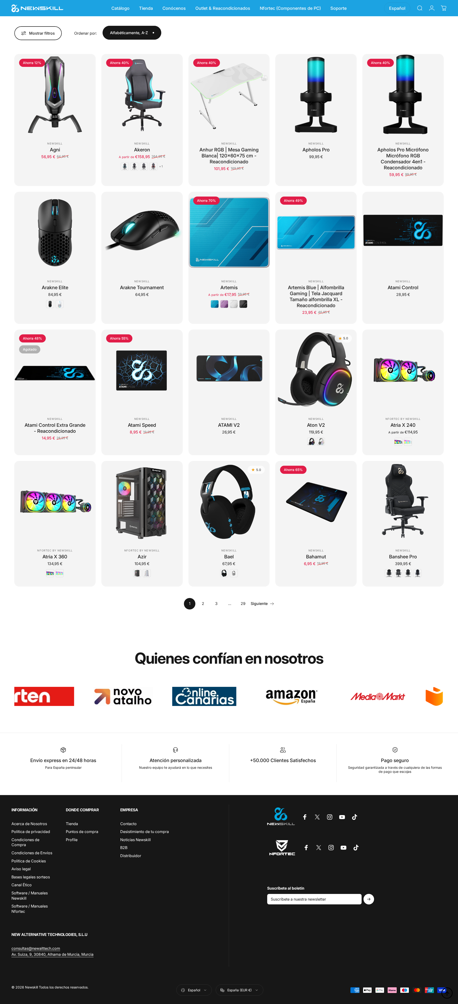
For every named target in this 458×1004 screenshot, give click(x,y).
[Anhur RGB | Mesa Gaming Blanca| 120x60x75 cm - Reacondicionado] (229, 94)
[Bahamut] (316, 501)
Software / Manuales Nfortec (29, 909)
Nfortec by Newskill (403, 419)
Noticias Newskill (135, 839)
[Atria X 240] (403, 370)
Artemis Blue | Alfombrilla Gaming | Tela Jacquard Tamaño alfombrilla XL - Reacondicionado (316, 296)
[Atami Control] (403, 232)
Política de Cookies (28, 861)
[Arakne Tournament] (142, 232)
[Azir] (142, 501)
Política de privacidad (30, 831)
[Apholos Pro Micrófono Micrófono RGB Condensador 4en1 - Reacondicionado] (403, 94)
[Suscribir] (369, 899)
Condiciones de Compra (25, 842)
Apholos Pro (316, 150)
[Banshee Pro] (403, 501)
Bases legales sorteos (30, 877)
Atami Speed (142, 425)
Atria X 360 (54, 557)
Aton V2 (316, 425)
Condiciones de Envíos (31, 852)
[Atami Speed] (142, 370)
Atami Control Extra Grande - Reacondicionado (55, 428)
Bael (229, 557)
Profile (72, 839)
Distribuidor (130, 855)
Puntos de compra (82, 831)
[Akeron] (142, 94)
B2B (123, 847)
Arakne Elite (55, 287)
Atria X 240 (403, 425)
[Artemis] (229, 232)
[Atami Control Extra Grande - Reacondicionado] (55, 370)
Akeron (142, 150)
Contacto (128, 823)
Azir (142, 557)
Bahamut (316, 557)
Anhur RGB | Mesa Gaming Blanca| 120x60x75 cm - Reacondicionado (229, 156)
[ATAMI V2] (229, 370)
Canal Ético (21, 884)
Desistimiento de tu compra (144, 831)
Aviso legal (21, 868)
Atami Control (403, 287)
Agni (55, 150)
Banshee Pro (403, 557)
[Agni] (55, 94)
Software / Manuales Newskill (29, 896)
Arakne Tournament (142, 287)
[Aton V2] (316, 370)
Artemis (229, 287)
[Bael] (229, 501)
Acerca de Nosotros (29, 823)
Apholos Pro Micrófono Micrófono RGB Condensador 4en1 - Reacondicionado (403, 159)
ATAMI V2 (229, 425)
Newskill (54, 143)
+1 (161, 166)
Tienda (72, 823)
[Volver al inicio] (447, 993)
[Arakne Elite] (55, 232)
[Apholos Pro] (316, 94)
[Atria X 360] (55, 501)
